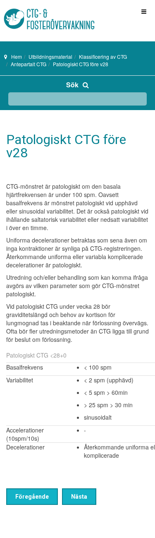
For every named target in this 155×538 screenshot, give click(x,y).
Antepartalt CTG (28, 63)
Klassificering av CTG (103, 56)
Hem (16, 56)
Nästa (79, 496)
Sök (72, 84)
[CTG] (33, 11)
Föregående (32, 496)
